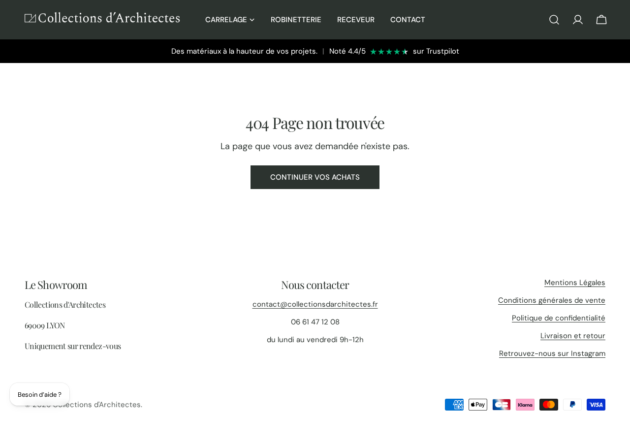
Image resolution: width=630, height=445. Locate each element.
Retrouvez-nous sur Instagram (552, 353)
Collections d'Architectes (97, 405)
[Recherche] (554, 20)
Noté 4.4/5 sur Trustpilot (394, 51)
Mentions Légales (574, 282)
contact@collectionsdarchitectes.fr (315, 304)
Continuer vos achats (315, 177)
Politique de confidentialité (558, 318)
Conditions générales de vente (551, 300)
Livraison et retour (572, 336)
